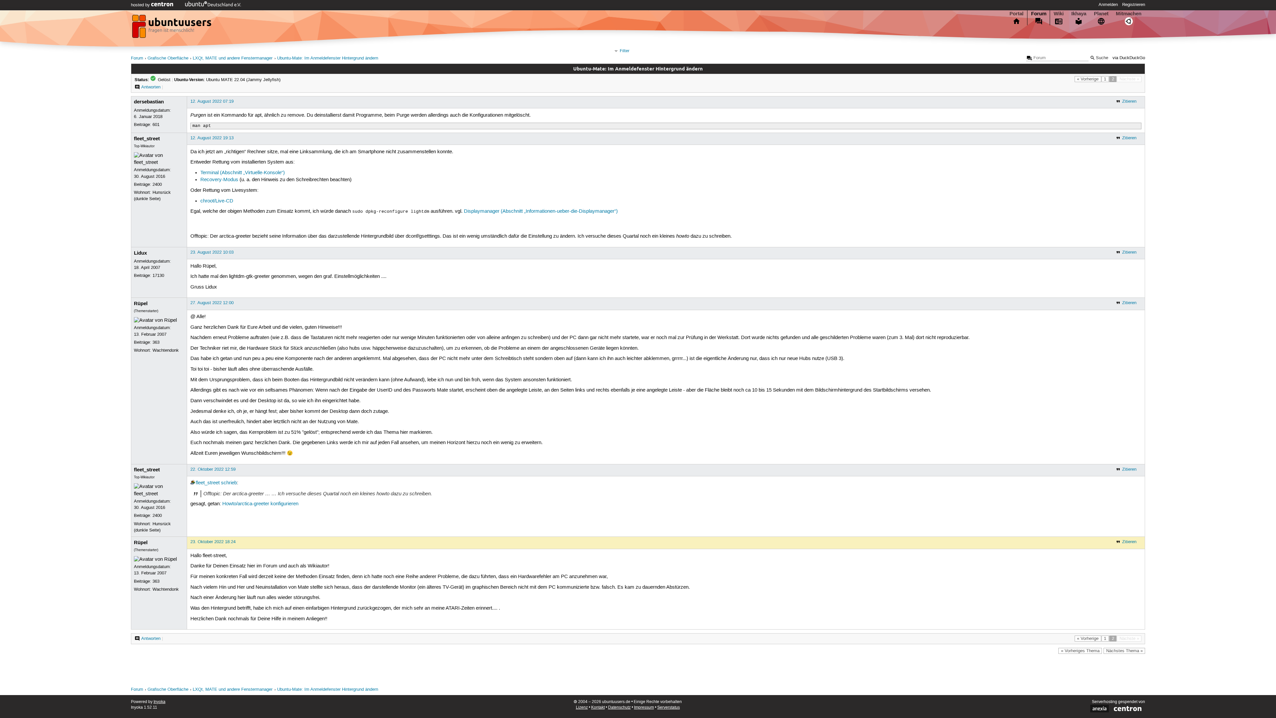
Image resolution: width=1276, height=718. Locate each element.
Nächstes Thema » (1124, 651)
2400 (157, 184)
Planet (1101, 13)
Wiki (1059, 13)
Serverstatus (668, 707)
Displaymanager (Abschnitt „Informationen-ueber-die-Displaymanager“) (541, 211)
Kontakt (598, 707)
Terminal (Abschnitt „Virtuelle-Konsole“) (242, 173)
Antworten (150, 87)
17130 (158, 275)
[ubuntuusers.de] (172, 28)
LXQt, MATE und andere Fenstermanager (232, 58)
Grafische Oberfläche (168, 58)
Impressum (644, 707)
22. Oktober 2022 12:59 (213, 469)
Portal (1016, 13)
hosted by (141, 5)
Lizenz (582, 707)
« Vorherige (1088, 79)
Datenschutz (619, 707)
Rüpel (141, 303)
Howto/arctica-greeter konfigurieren (260, 504)
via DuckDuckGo (1129, 58)
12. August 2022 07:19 (212, 101)
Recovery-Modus (219, 180)
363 (156, 342)
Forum (1038, 13)
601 (156, 124)
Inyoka (159, 701)
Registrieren (1133, 4)
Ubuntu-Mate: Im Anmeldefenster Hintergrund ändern (327, 58)
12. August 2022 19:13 (212, 138)
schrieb (229, 483)
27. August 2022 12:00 (212, 302)
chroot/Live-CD (216, 201)
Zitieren (1129, 101)
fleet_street (147, 138)
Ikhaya (1078, 13)
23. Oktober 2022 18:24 (213, 541)
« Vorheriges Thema (1080, 651)
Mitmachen (1128, 13)
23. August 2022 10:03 (212, 252)
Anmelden (1108, 4)
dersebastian (149, 101)
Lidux (140, 253)
